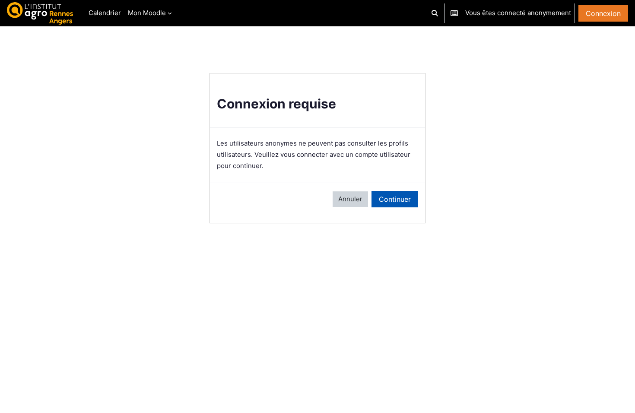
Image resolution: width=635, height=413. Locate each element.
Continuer (395, 199)
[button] (435, 13)
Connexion (603, 13)
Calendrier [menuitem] (105, 13)
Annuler (350, 199)
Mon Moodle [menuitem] (147, 13)
